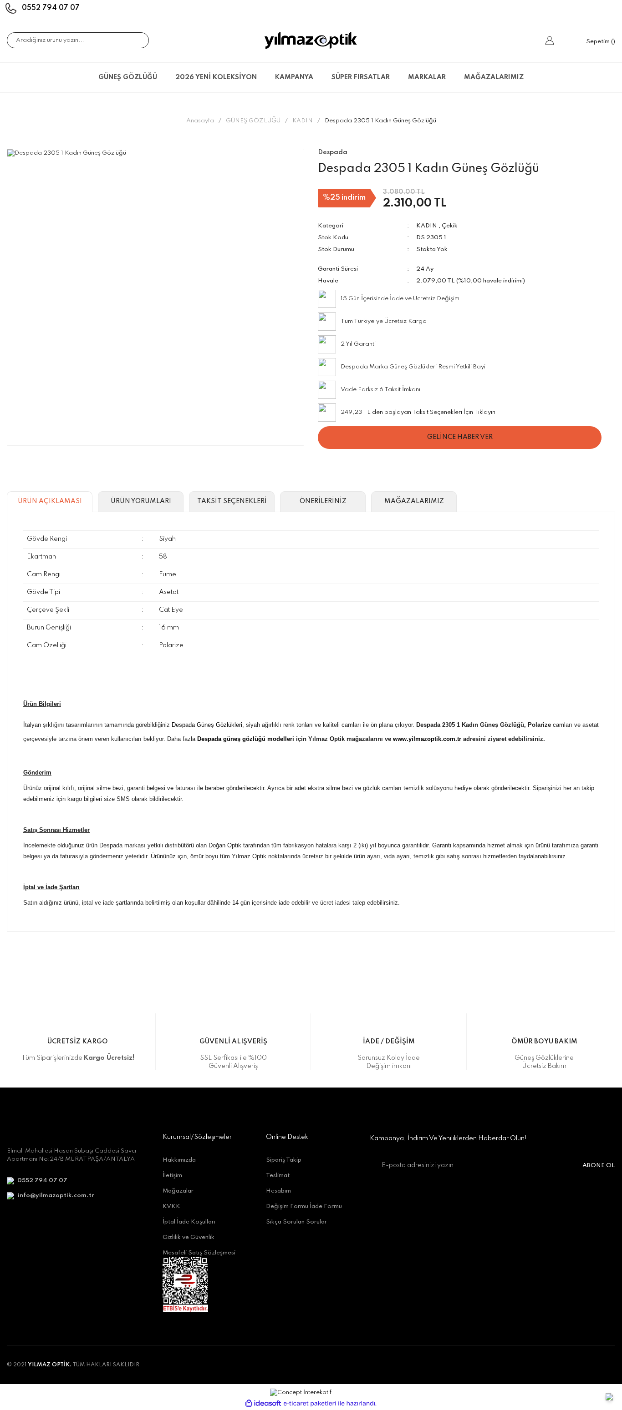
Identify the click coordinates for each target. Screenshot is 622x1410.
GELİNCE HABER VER (460, 437)
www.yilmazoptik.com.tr (427, 738)
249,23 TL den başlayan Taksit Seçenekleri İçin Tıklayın (418, 412)
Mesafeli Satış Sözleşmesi (199, 1253)
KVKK (171, 1206)
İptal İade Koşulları (189, 1222)
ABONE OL (598, 1165)
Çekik (450, 226)
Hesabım (278, 1191)
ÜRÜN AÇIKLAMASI (50, 501)
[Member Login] (549, 40)
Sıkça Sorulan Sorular (296, 1222)
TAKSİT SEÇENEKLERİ (232, 501)
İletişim (172, 1175)
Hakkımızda (179, 1160)
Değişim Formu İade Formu (304, 1206)
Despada (354, 367)
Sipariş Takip (283, 1160)
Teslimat (278, 1175)
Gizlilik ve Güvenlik (188, 1237)
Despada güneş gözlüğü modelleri (245, 738)
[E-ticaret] (309, 1403)
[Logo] (311, 40)
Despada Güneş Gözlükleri (207, 724)
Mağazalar (178, 1191)
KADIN (426, 226)
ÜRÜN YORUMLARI (141, 501)
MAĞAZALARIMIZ (494, 77)
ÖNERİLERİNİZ (323, 501)
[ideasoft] (263, 1403)
